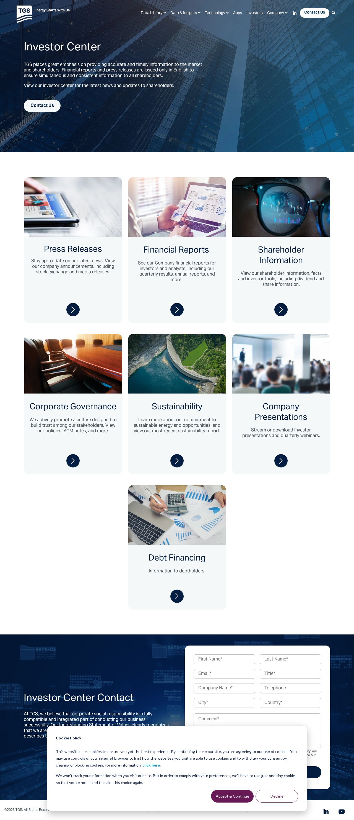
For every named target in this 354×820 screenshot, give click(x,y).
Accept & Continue (232, 796)
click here (151, 765)
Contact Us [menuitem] (314, 13)
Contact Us (42, 105)
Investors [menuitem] (254, 13)
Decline (276, 796)
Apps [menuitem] (237, 13)
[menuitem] (153, 13)
